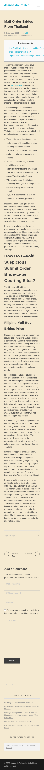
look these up (16, 85)
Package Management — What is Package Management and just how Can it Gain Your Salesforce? (21, 715)
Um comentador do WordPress (18, 745)
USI (26, 33)
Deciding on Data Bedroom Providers (18, 703)
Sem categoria (27, 36)
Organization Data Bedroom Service (18, 721)
